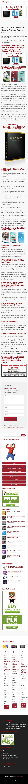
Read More (6, 707)
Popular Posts (14, 481)
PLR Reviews (14, 473)
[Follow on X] (15, 780)
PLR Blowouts (14, 476)
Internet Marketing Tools (14, 471)
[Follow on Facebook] (13, 780)
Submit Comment (10, 419)
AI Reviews (14, 465)
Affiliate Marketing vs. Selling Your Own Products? (15, 664)
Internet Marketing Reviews (14, 468)
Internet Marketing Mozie (8, 32)
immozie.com (20, 776)
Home (14, 463)
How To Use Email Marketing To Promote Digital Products (24, 666)
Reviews (15, 32)
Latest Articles (14, 479)
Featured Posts (14, 484)
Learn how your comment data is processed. (14, 427)
